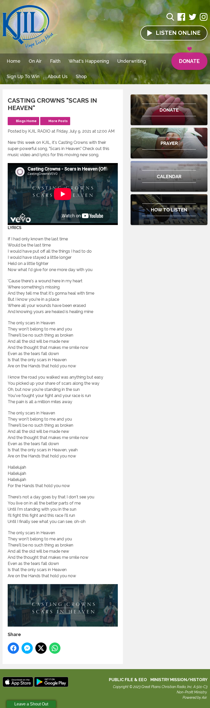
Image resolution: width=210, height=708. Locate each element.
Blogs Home (26, 121)
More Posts (58, 121)
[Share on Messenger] (27, 648)
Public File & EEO (128, 679)
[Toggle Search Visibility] (170, 17)
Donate (189, 61)
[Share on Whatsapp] (54, 648)
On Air (35, 61)
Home (13, 61)
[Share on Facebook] (13, 648)
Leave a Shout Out (31, 704)
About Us (58, 76)
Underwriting (131, 61)
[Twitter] (192, 20)
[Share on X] (41, 648)
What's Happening (89, 61)
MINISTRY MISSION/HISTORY (178, 679)
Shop (81, 76)
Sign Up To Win (23, 76)
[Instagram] (203, 20)
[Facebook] (181, 20)
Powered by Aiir (195, 697)
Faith (55, 61)
